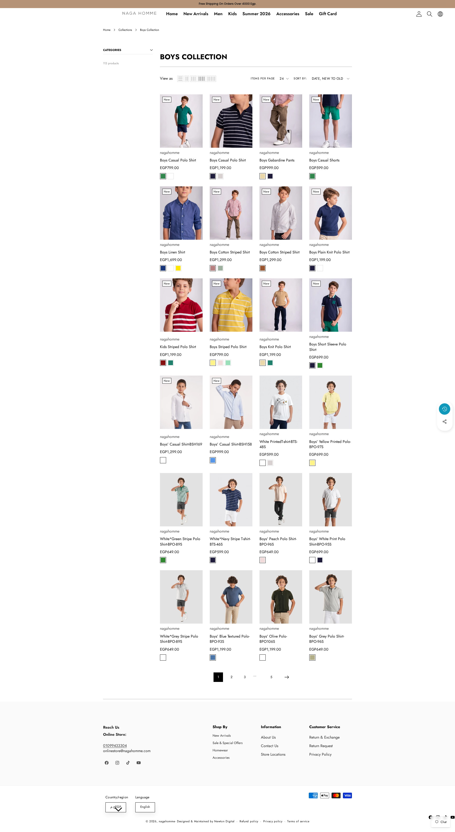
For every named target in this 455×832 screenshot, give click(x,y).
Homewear (220, 750)
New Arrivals (222, 735)
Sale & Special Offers (228, 742)
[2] (187, 79)
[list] (180, 79)
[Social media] (444, 421)
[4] (201, 79)
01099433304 (115, 745)
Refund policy (249, 822)
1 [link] (218, 677)
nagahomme (169, 152)
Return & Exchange (324, 737)
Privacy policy (272, 822)
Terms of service (298, 822)
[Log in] (419, 14)
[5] (211, 79)
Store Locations (273, 754)
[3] (193, 79)
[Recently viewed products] (444, 409)
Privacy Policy (320, 754)
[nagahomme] (139, 14)
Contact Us (269, 746)
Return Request (321, 746)
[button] (429, 14)
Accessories (221, 757)
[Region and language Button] (440, 14)
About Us (268, 737)
